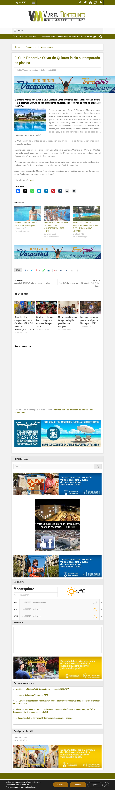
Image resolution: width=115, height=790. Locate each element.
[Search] (98, 466)
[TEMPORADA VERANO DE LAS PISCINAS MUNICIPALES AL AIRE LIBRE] (57, 213)
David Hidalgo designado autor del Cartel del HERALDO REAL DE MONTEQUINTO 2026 (24, 323)
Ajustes (95, 784)
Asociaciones (47, 47)
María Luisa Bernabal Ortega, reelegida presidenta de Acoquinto (67, 322)
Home (17, 47)
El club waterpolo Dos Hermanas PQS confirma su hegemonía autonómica (44, 718)
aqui (32, 180)
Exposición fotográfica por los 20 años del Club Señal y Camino (79, 283)
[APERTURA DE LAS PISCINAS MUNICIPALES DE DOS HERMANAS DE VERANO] (86, 213)
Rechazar (78, 784)
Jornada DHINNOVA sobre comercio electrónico (32, 282)
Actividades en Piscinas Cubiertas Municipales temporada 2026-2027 (42, 689)
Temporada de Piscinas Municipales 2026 (32, 695)
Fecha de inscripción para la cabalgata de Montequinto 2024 (89, 320)
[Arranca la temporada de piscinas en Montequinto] (27, 213)
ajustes (33, 787)
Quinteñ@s (30, 47)
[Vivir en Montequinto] (57, 16)
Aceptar (60, 784)
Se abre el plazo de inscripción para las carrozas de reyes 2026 (45, 322)
